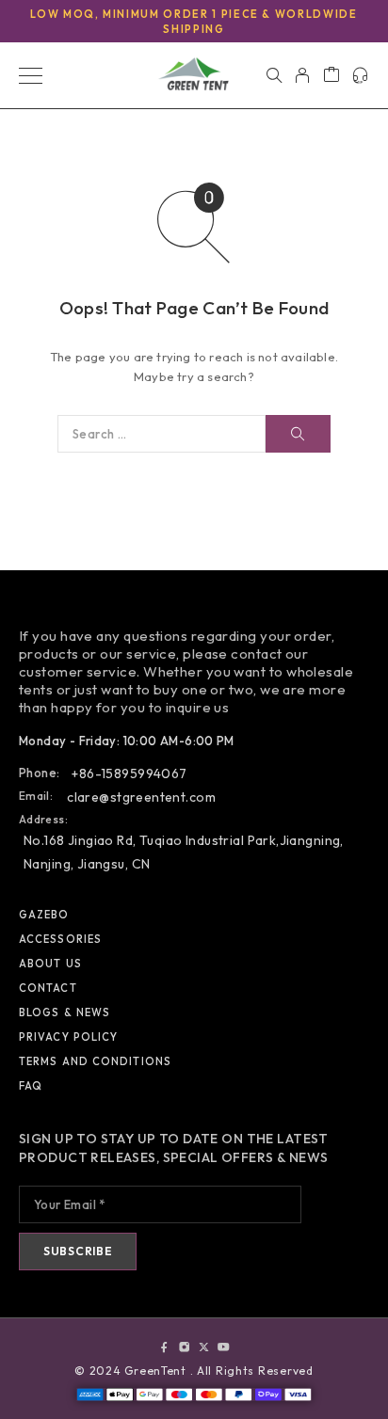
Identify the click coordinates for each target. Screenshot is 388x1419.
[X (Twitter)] (204, 1347)
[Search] (274, 75)
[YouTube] (224, 1347)
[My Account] (302, 75)
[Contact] (360, 75)
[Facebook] (164, 1347)
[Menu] (30, 75)
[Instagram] (184, 1347)
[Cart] (331, 76)
